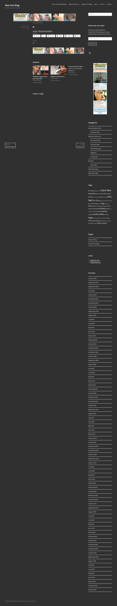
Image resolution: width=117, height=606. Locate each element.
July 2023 (91, 319)
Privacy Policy (92, 240)
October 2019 (92, 503)
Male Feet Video (93, 173)
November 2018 (93, 549)
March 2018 (92, 581)
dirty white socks (102, 197)
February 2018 (92, 585)
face (109, 196)
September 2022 (93, 360)
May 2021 (91, 426)
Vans (101, 218)
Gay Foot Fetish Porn (94, 136)
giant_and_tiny (108, 200)
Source (35, 31)
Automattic (33, 601)
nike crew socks (96, 206)
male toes (107, 203)
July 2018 (91, 565)
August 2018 (92, 561)
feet (90, 200)
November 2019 (93, 499)
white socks (102, 223)
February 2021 (92, 438)
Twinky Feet (94, 157)
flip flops (96, 200)
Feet (95, 4)
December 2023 (93, 299)
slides (98, 211)
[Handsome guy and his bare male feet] (41, 70)
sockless (90, 214)
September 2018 (93, 557)
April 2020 (91, 479)
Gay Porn (91, 161)
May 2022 (91, 377)
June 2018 (91, 569)
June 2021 (91, 422)
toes (90, 217)
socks (95, 214)
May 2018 (91, 573)
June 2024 (91, 291)
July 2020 (91, 467)
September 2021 (93, 409)
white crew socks (94, 221)
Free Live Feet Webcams (59, 4)
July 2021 (91, 418)
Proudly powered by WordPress (12, 601)
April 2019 (91, 528)
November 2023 (93, 303)
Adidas (92, 190)
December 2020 (93, 446)
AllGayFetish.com (95, 262)
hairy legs (95, 203)
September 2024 (93, 286)
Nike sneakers (103, 206)
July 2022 (91, 368)
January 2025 (92, 278)
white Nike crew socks (105, 220)
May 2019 (91, 524)
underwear (95, 218)
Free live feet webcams (45, 31)
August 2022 (92, 364)
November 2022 (93, 352)
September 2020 (93, 458)
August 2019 (92, 512)
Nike (89, 206)
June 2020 (91, 471)
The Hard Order (95, 132)
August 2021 (92, 413)
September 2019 (93, 508)
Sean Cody (93, 165)
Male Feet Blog (12, 5)
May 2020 (91, 475)
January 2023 (92, 344)
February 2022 (92, 389)
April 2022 (91, 381)
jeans (99, 203)
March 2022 (92, 385)
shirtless (102, 208)
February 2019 (92, 536)
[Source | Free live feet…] (76, 71)
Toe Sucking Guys (95, 148)
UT (99, 218)
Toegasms (93, 153)
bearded (91, 194)
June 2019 (91, 520)
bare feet (106, 190)
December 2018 (93, 544)
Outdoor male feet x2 (57, 76)
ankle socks (98, 190)
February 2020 (92, 487)
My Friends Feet (95, 140)
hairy (89, 203)
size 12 (94, 211)
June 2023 (91, 323)
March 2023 (92, 336)
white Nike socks (92, 223)
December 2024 (93, 282)
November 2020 (93, 450)
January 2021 (92, 442)
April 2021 (91, 430)
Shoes (109, 4)
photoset (95, 209)
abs (89, 191)
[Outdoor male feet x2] (58, 70)
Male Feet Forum (74, 4)
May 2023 (91, 327)
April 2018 (91, 577)
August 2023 (92, 315)
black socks (98, 193)
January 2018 (92, 589)
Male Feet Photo (38, 23)
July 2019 (91, 516)
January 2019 (92, 540)
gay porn (102, 200)
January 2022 (92, 393)
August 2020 (92, 463)
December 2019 (93, 495)
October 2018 (92, 553)
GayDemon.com (95, 260)
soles (101, 214)
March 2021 (91, 434)
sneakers (103, 211)
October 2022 (92, 356)
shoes (108, 209)
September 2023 (93, 311)
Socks (102, 4)
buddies (104, 193)
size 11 (90, 211)
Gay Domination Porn (94, 128)
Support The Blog (86, 4)
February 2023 (92, 340)
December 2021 (93, 397)
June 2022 (91, 372)
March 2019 (91, 532)
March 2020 (92, 483)
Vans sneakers (106, 218)
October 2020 (92, 454)
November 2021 (93, 401)
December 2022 (93, 348)
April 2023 (91, 332)
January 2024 (92, 295)
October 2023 (92, 307)
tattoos (106, 214)
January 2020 (92, 491)
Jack (27, 29)
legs (103, 203)
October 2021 (92, 405)
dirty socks (95, 197)
